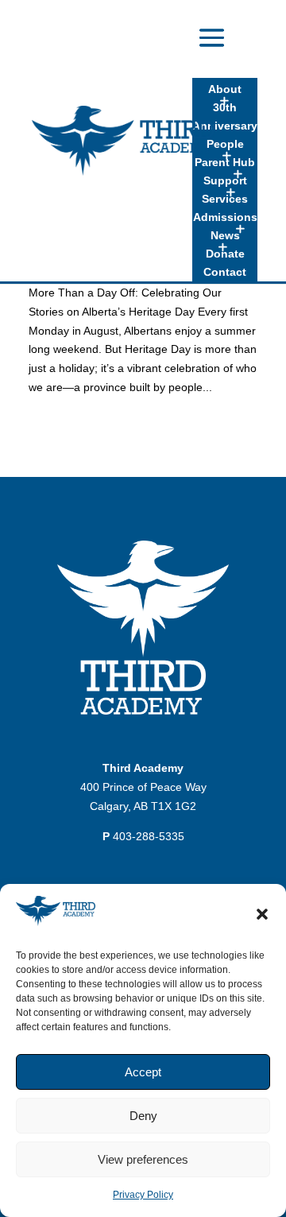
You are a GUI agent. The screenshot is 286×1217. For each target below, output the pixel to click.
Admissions (225, 217)
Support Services (225, 189)
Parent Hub (225, 162)
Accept (143, 1072)
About (225, 89)
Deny (143, 1115)
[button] (262, 914)
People (225, 144)
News (225, 235)
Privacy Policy (143, 1194)
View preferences (143, 1159)
